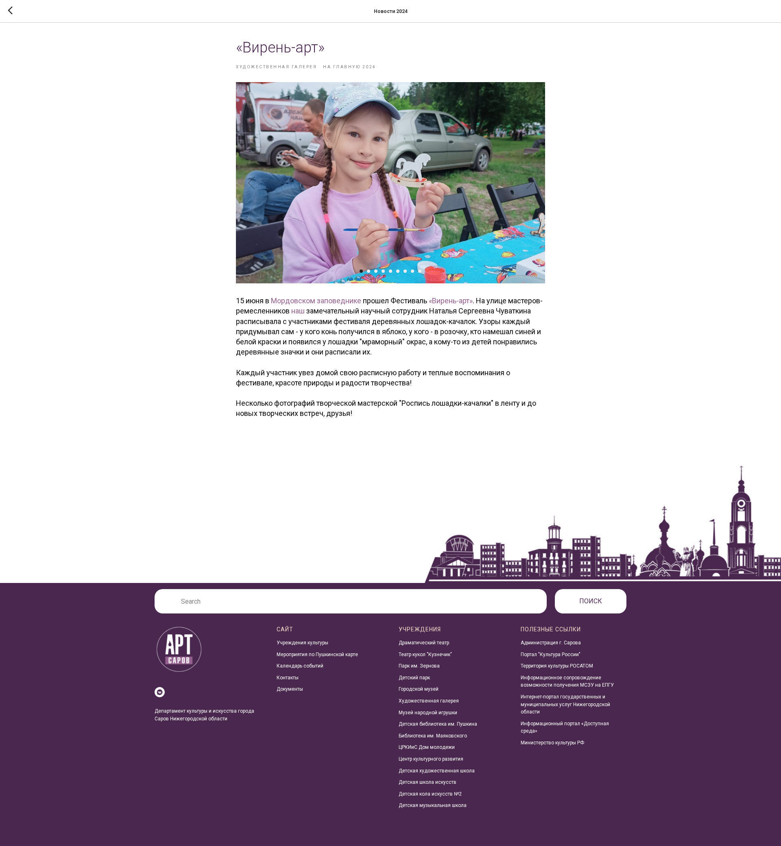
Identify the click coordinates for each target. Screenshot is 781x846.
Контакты (288, 678)
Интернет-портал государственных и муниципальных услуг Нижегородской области (565, 704)
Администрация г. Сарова (551, 643)
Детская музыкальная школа (433, 805)
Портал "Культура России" (550, 654)
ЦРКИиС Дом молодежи (427, 747)
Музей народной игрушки (428, 713)
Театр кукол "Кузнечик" (425, 654)
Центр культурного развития (431, 759)
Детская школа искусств (427, 782)
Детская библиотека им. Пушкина (438, 724)
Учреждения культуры (302, 643)
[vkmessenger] (160, 692)
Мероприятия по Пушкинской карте (317, 654)
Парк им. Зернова (419, 666)
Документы (290, 689)
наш (298, 311)
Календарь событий (300, 666)
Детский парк (414, 678)
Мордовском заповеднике (316, 300)
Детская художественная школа (437, 771)
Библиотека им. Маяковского (433, 736)
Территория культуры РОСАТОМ (557, 666)
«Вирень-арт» (451, 300)
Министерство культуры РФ (552, 743)
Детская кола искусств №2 (430, 794)
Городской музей (418, 689)
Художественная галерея (429, 701)
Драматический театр (424, 643)
